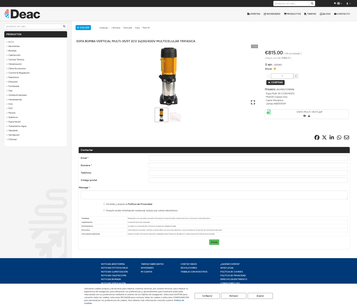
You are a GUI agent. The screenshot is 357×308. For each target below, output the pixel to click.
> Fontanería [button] (12, 86)
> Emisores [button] (12, 81)
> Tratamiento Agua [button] (16, 126)
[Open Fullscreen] (253, 102)
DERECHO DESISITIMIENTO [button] (233, 279)
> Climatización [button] (14, 64)
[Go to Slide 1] (161, 115)
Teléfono (86, 172)
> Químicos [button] (12, 117)
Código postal (89, 180)
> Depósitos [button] (12, 77)
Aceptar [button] (260, 295)
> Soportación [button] (13, 121)
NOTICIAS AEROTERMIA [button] (113, 264)
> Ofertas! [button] (11, 139)
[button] (46, 14)
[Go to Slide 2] (175, 117)
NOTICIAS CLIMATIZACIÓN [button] (114, 272)
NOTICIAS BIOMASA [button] (111, 279)
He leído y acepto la (129, 204)
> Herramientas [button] (14, 99)
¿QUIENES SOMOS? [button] (230, 264)
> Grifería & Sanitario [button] (16, 95)
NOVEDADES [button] (147, 268)
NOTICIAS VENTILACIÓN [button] (113, 283)
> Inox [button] (9, 104)
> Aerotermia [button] (13, 46)
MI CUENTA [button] (146, 272)
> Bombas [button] (11, 50)
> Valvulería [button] (12, 130)
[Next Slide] (252, 76)
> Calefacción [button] (13, 55)
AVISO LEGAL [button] (227, 268)
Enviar (214, 242)
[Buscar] (312, 3)
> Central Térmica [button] (15, 59)
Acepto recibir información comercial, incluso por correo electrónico (142, 210)
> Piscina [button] (10, 112)
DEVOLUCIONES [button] (189, 268)
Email (85, 158)
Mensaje (84, 187)
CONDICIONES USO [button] (230, 283)
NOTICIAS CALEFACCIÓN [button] (113, 275)
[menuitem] (254, 14)
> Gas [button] (9, 90)
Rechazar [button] (233, 295)
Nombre (86, 165)
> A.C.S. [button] (10, 42)
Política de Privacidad (140, 204)
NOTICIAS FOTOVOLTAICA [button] (114, 268)
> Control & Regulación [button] (18, 72)
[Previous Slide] (85, 76)
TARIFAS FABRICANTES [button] (152, 264)
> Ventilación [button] (13, 135)
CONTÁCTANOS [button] (189, 264)
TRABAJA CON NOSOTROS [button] (194, 272)
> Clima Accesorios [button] (16, 68)
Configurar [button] (207, 295)
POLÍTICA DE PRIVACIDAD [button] (233, 275)
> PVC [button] (9, 108)
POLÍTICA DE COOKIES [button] (231, 272)
